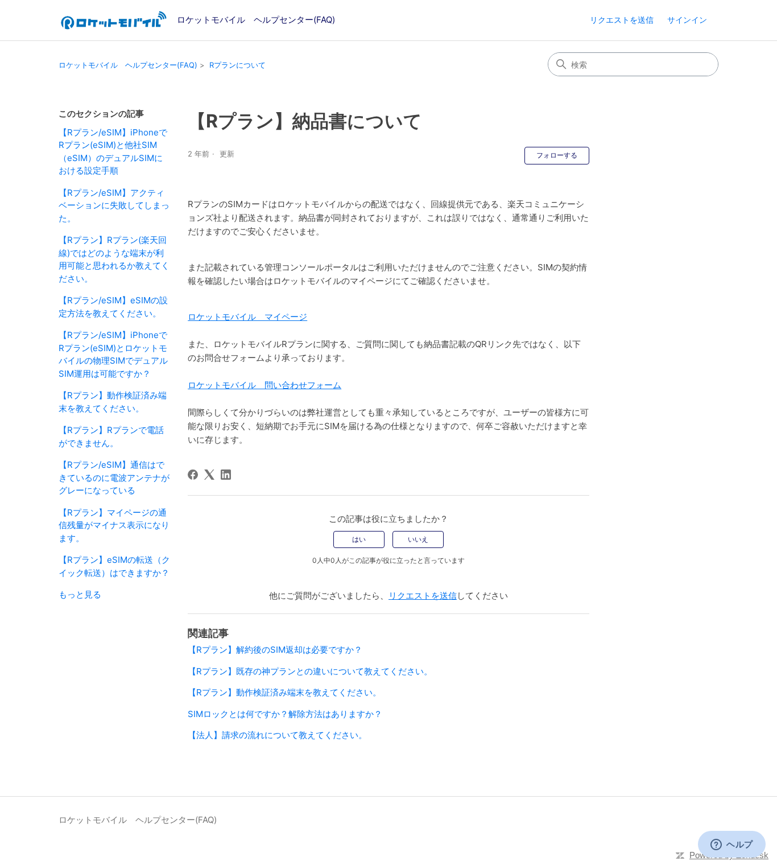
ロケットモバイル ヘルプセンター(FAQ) (128, 64)
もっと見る (80, 594)
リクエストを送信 (622, 19)
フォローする (556, 155)
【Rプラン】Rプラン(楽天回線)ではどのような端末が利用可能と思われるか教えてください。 (114, 259)
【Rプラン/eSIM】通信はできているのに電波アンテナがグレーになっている (114, 477)
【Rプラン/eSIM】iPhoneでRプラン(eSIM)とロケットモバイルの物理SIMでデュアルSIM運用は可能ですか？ (113, 354)
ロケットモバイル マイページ (247, 316)
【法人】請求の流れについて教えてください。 (277, 735)
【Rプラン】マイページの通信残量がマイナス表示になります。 (114, 525)
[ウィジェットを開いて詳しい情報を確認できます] (732, 845)
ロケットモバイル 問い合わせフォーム (264, 385)
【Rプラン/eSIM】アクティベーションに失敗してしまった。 (114, 205)
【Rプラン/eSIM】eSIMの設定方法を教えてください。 (113, 307)
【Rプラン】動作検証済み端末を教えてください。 (113, 402)
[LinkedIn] (226, 474)
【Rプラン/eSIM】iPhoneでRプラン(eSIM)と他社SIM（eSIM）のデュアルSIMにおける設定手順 (113, 151)
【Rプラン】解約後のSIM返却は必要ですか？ (275, 649)
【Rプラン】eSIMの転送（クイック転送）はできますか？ (114, 566)
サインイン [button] (687, 19)
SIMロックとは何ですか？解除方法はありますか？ (285, 714)
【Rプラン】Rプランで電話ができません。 (111, 436)
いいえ (418, 539)
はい (359, 539)
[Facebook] (193, 474)
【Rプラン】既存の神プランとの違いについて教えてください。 (310, 671)
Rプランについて (237, 64)
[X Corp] (209, 474)
